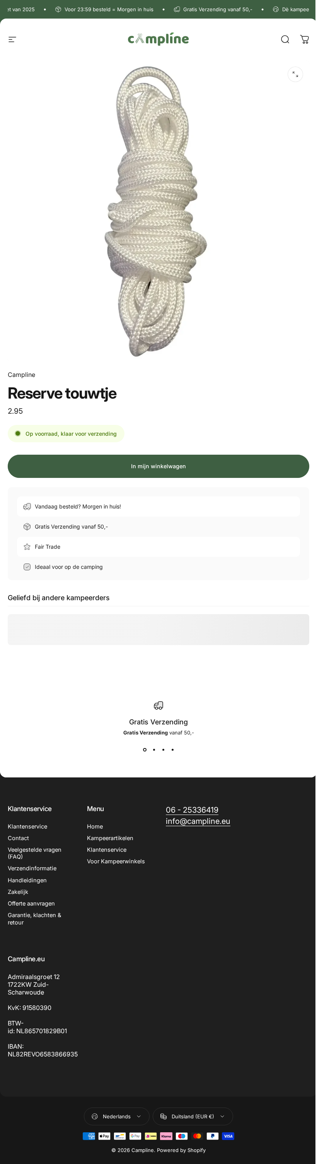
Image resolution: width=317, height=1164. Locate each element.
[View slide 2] (153, 749)
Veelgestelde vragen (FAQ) (34, 853)
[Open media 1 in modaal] (295, 74)
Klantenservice (27, 826)
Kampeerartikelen (110, 838)
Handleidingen (27, 880)
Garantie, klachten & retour (34, 919)
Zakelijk (18, 891)
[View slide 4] (172, 749)
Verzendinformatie (32, 868)
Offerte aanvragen (31, 903)
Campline (21, 374)
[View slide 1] (144, 749)
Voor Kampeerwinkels (116, 861)
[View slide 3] (163, 749)
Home (95, 826)
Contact (18, 838)
